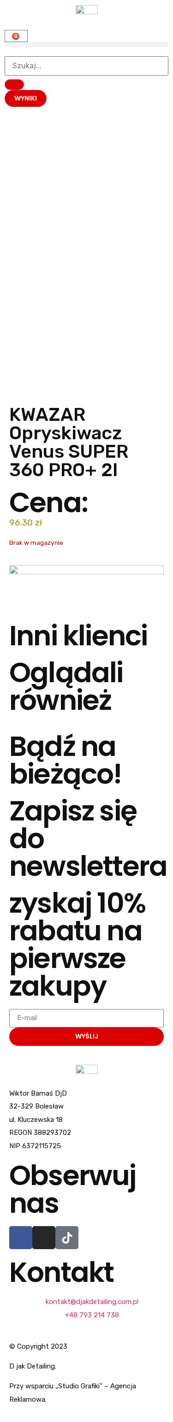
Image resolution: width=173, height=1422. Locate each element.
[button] (86, 44)
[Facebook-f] (20, 1237)
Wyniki (25, 98)
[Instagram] (43, 1237)
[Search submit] (14, 84)
